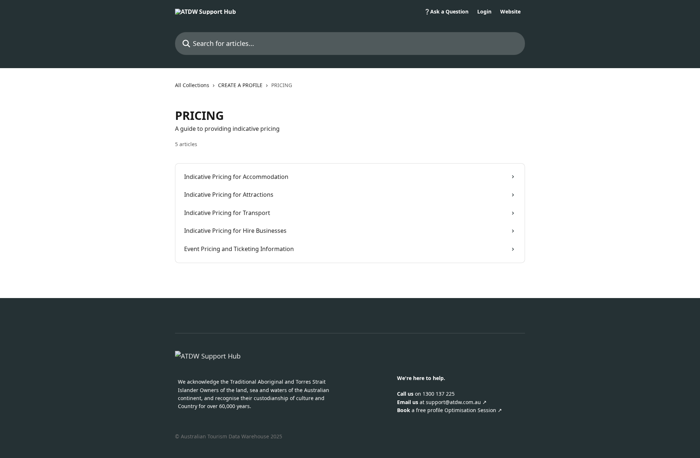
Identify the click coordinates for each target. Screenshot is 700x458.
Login (484, 11)
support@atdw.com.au (453, 402)
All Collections (192, 85)
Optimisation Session (471, 410)
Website (510, 11)
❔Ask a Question (446, 11)
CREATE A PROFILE (240, 85)
